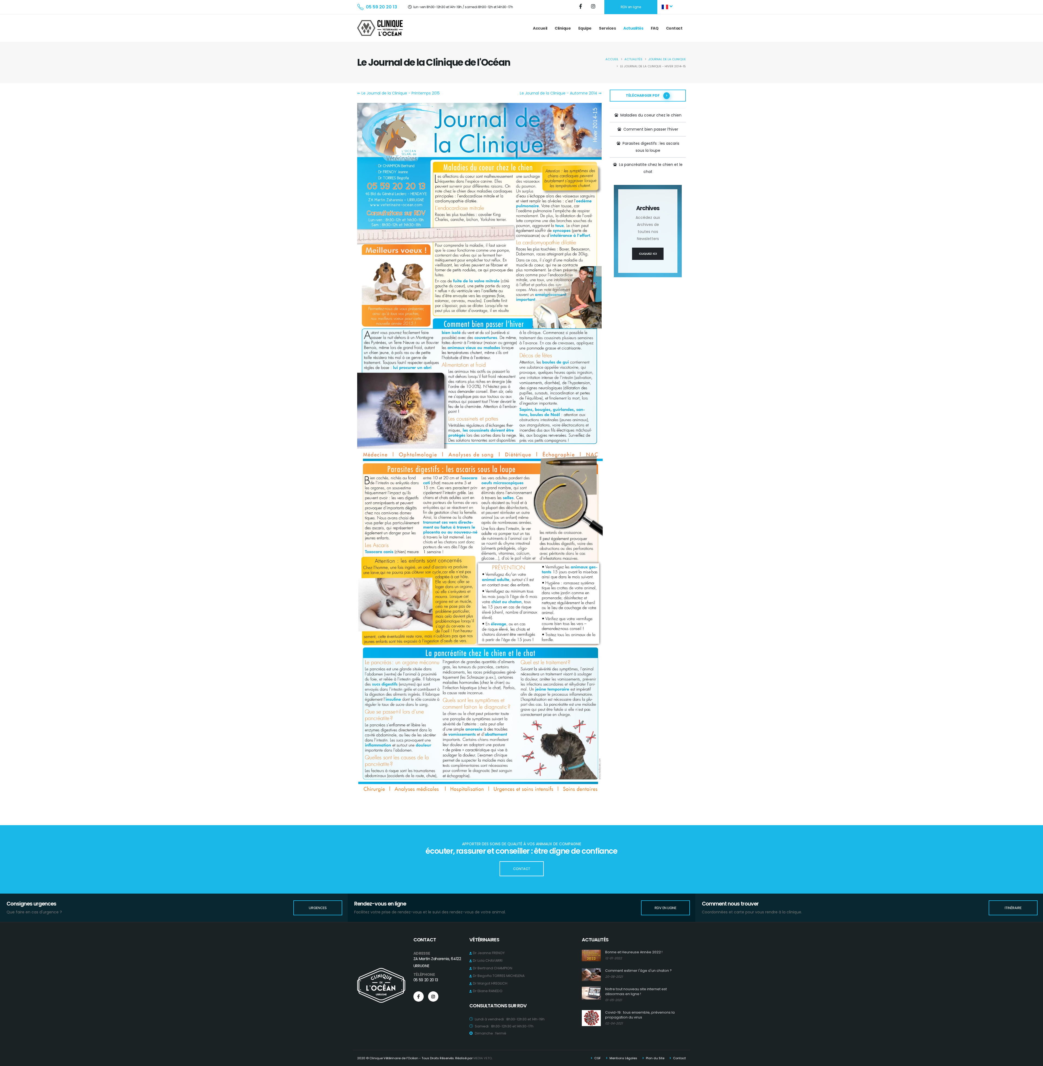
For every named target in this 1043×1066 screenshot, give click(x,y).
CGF (597, 1058)
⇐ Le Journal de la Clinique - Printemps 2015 (398, 93)
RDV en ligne (631, 7)
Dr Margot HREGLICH (490, 983)
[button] (667, 7)
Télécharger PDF (643, 95)
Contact (674, 28)
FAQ (655, 28)
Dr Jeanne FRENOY (489, 953)
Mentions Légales (623, 1058)
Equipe (585, 28)
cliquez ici (648, 253)
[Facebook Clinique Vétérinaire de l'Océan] (581, 7)
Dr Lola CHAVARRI (487, 960)
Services (607, 28)
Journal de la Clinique (667, 59)
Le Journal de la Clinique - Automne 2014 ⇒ (561, 93)
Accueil (540, 28)
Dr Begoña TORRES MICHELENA (498, 975)
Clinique (563, 28)
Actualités (633, 28)
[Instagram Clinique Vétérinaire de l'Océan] (593, 7)
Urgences (318, 908)
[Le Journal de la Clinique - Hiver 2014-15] (479, 275)
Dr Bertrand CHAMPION (492, 968)
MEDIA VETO (482, 1058)
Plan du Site (654, 1058)
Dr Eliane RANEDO (487, 991)
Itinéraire (1013, 908)
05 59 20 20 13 (381, 7)
